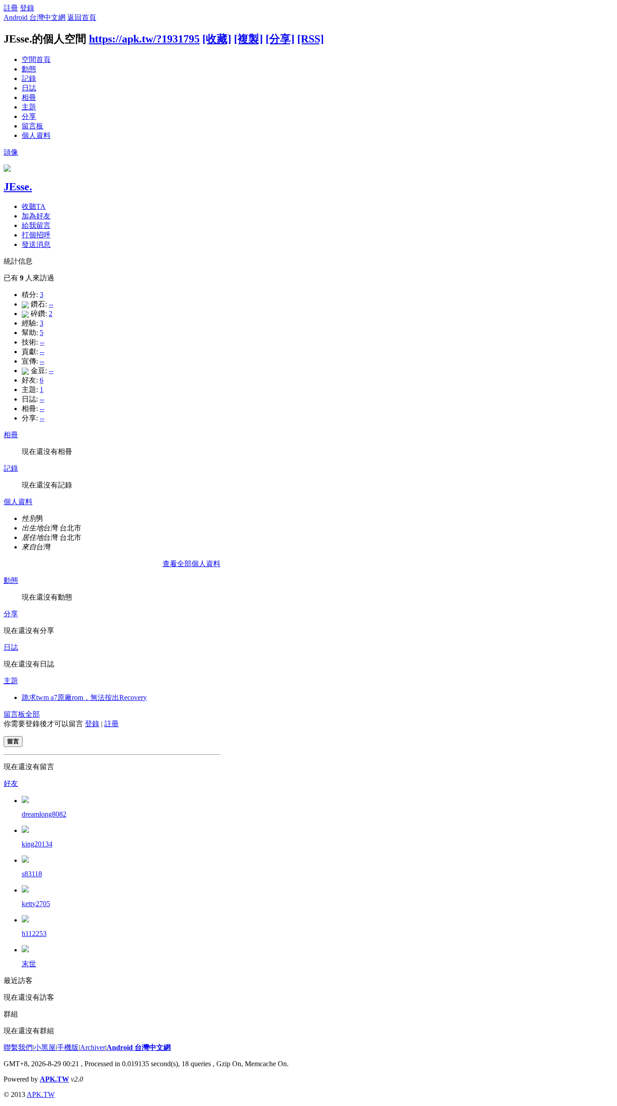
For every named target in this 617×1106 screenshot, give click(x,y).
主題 (29, 107)
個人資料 (36, 135)
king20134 (37, 844)
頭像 (11, 152)
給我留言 (36, 225)
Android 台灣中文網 (34, 17)
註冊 (11, 8)
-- (51, 304)
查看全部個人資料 (191, 563)
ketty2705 (36, 903)
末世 (29, 964)
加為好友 (36, 216)
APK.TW (54, 1079)
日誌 (29, 88)
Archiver (92, 1047)
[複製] (248, 39)
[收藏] (216, 39)
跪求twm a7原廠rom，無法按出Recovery (84, 697)
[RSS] (310, 39)
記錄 (29, 78)
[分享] (280, 39)
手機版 (68, 1047)
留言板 (32, 126)
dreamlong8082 (44, 814)
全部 (32, 714)
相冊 (29, 97)
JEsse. (18, 187)
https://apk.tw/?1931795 (144, 39)
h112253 (34, 933)
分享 (29, 116)
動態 (29, 69)
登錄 (27, 8)
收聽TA (34, 206)
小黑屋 (45, 1047)
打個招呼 (36, 235)
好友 (11, 783)
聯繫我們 (18, 1047)
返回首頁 (81, 17)
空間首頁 (36, 59)
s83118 (32, 874)
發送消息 (36, 244)
